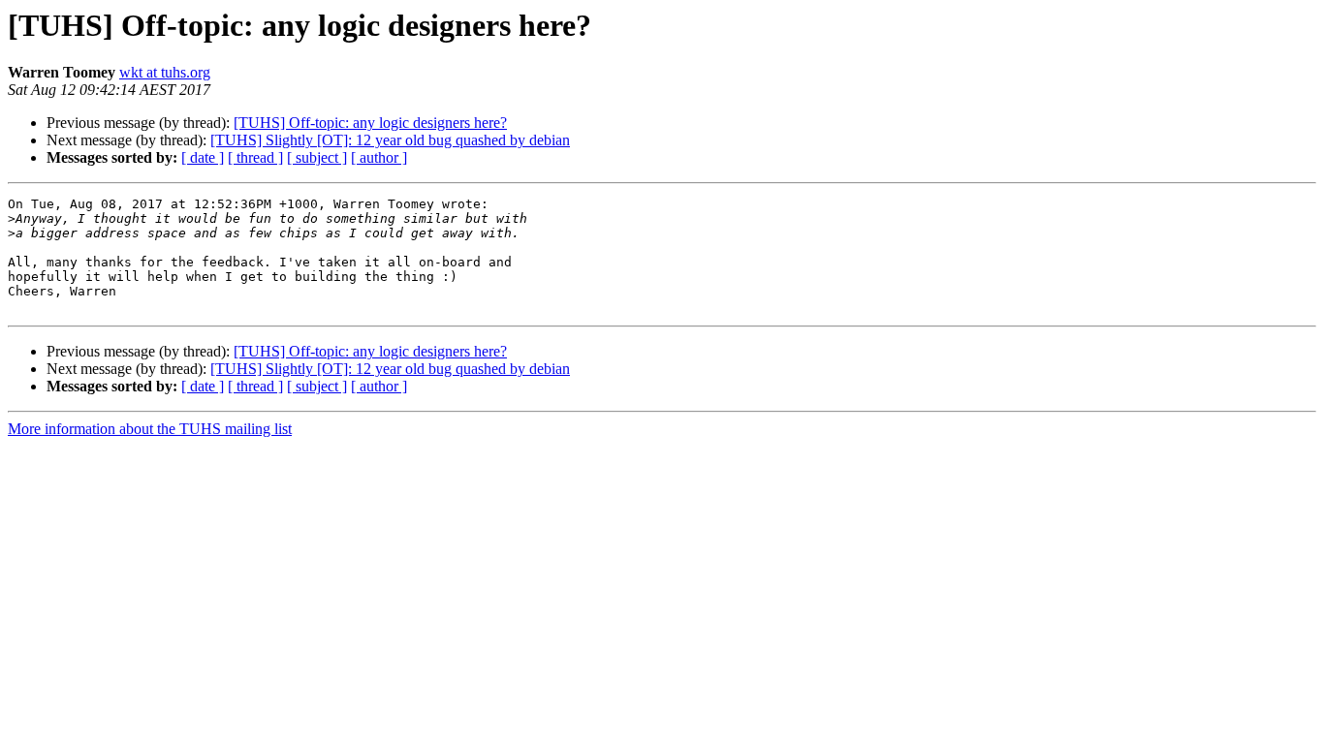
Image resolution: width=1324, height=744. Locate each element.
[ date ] (202, 157)
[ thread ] (255, 157)
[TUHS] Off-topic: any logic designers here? (370, 122)
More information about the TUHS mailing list (150, 428)
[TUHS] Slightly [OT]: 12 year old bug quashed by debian (390, 140)
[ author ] (379, 157)
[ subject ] (317, 157)
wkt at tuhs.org (164, 72)
